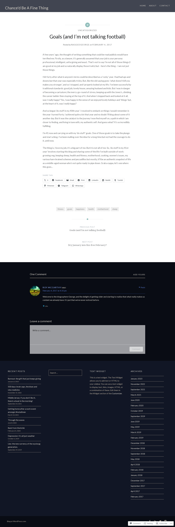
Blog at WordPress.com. (16, 521)
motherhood (103, 209)
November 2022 (138, 384)
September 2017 (138, 486)
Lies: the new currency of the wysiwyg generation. (24, 445)
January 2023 (136, 379)
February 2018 (137, 470)
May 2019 (135, 427)
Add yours (139, 274)
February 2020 (137, 405)
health (91, 209)
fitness (60, 209)
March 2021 (136, 395)
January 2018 (136, 475)
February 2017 (137, 496)
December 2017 (138, 480)
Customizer (117, 393)
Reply (143, 287)
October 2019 (137, 411)
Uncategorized (87, 30)
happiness (80, 209)
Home (143, 5)
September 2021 (138, 389)
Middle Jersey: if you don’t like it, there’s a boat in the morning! (21, 399)
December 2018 (138, 443)
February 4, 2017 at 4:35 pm (55, 290)
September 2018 (138, 454)
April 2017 (135, 491)
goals (69, 209)
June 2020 (135, 400)
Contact (164, 5)
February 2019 (137, 438)
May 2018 (135, 459)
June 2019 (135, 421)
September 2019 (138, 416)
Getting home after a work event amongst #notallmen (22, 410)
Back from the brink (16, 428)
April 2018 (135, 464)
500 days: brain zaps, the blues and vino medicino (22, 388)
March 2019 (136, 432)
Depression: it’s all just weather (21, 436)
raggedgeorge (80, 44)
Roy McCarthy (52, 287)
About (152, 5)
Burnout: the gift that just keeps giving (24, 379)
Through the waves (16, 420)
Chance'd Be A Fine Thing (26, 8)
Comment (136, 349)
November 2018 (138, 448)
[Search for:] (65, 373)
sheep (114, 209)
